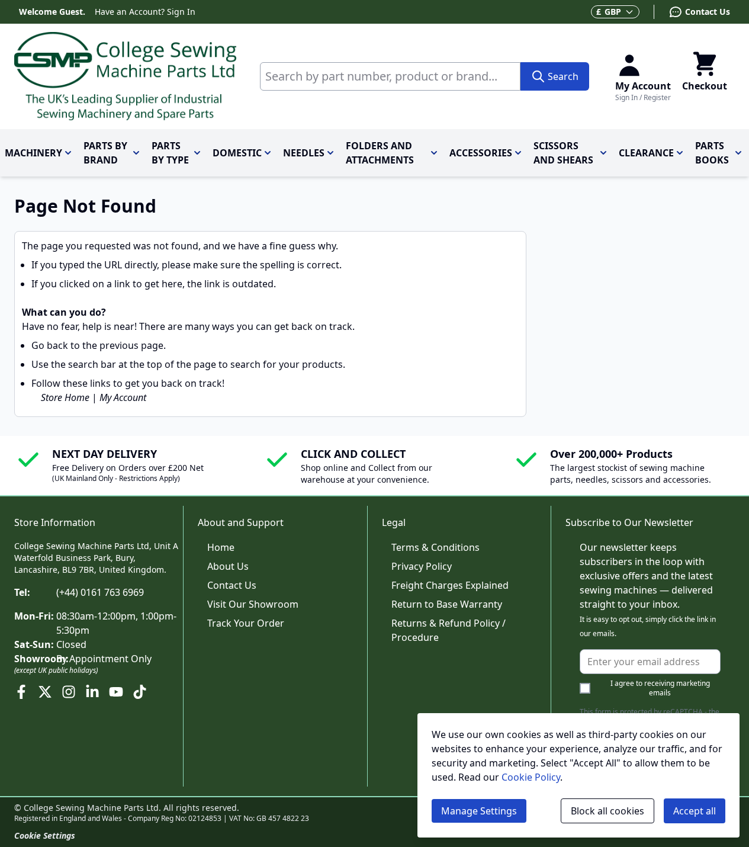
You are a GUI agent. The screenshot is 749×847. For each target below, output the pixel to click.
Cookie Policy (531, 777)
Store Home (65, 397)
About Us (228, 566)
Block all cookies (607, 810)
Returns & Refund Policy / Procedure (448, 630)
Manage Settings (479, 810)
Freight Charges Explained (450, 585)
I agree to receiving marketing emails (660, 688)
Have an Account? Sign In (145, 11)
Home (220, 547)
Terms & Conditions (435, 547)
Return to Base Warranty (446, 604)
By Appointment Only (104, 658)
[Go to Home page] (125, 76)
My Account (122, 397)
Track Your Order (245, 623)
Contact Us (231, 585)
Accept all (694, 810)
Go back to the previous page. (98, 345)
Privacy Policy (421, 566)
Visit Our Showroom (252, 604)
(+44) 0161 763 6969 (100, 592)
